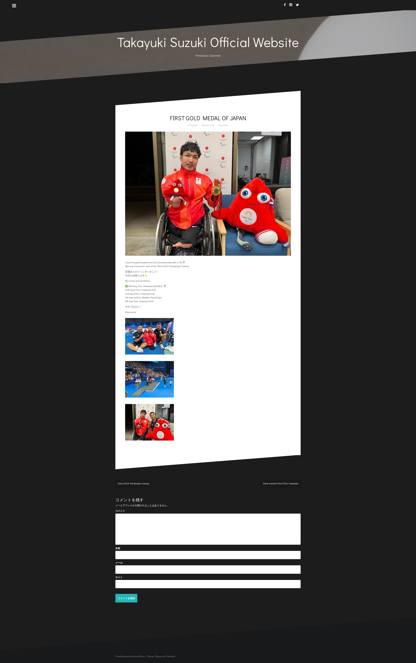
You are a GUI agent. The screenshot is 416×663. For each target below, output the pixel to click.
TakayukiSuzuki (207, 125)
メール (119, 562)
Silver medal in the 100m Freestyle (280, 483)
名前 (117, 548)
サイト (119, 577)
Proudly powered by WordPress (130, 656)
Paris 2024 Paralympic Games (133, 483)
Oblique (158, 656)
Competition (223, 125)
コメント (120, 510)
